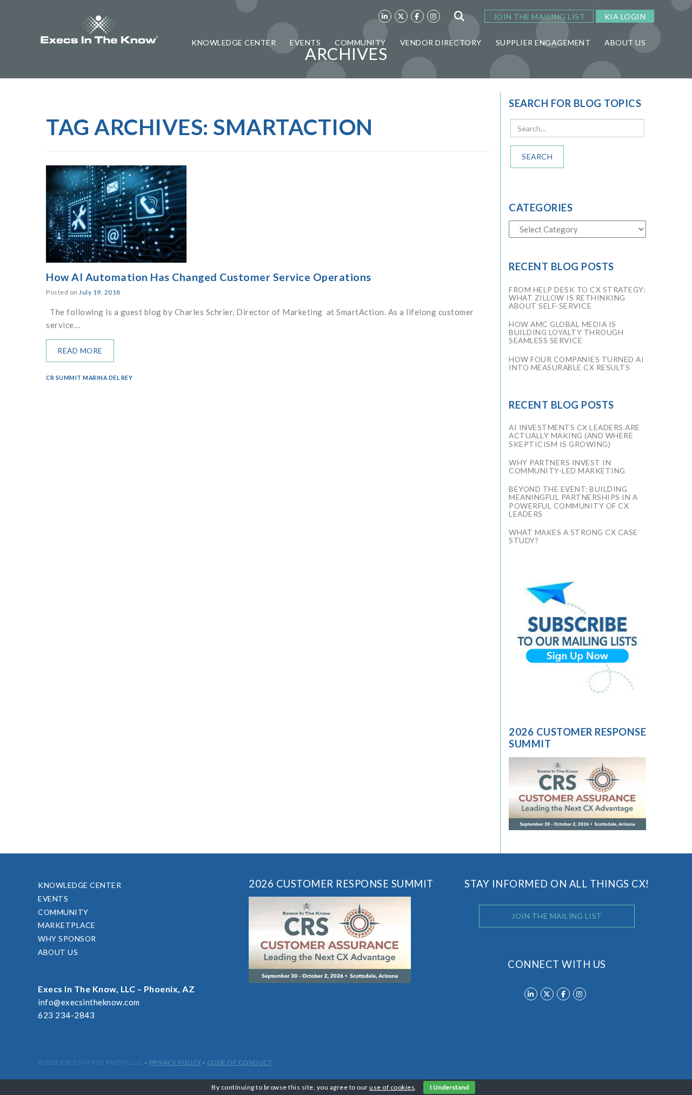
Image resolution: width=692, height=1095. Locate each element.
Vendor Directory (441, 42)
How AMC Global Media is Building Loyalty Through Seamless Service (566, 332)
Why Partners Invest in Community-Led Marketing (567, 466)
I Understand (449, 1087)
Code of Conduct (239, 1062)
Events (305, 42)
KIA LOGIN (625, 16)
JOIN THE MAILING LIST (539, 16)
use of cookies (392, 1087)
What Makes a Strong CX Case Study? (573, 536)
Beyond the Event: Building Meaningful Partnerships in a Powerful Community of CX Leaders (573, 501)
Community (360, 42)
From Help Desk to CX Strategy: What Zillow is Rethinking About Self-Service (577, 297)
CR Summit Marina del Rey (89, 378)
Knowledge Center (233, 42)
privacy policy (175, 1062)
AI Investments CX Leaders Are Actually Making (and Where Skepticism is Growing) (574, 435)
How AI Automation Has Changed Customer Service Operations (208, 277)
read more (80, 350)
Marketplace (67, 925)
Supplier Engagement (543, 42)
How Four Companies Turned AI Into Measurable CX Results (576, 363)
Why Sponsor (67, 938)
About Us (625, 42)
